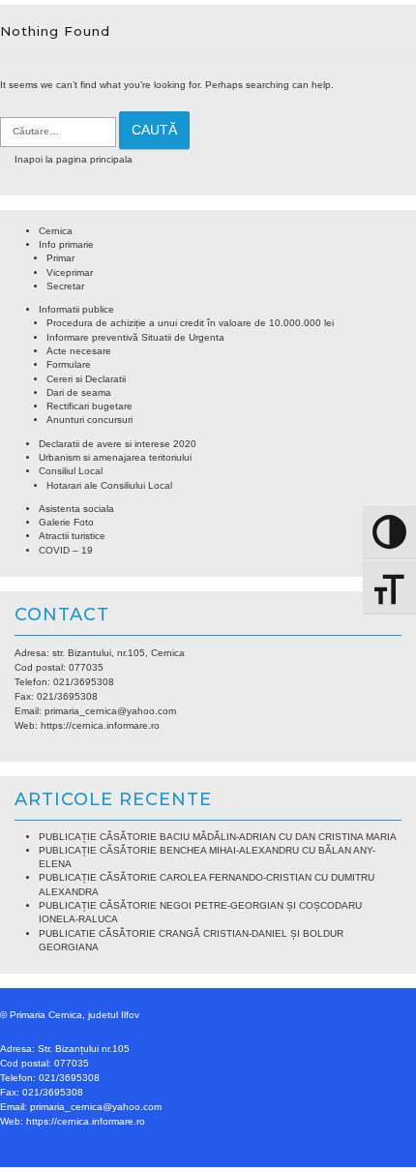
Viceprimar (69, 272)
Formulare (68, 364)
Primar (60, 258)
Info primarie (66, 244)
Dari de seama (78, 392)
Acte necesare (78, 351)
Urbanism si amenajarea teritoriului (115, 457)
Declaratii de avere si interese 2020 (117, 443)
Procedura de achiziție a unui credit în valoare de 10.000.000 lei (190, 322)
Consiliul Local (71, 471)
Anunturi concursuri (89, 419)
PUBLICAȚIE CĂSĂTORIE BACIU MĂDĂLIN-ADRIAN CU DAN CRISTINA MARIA (218, 836)
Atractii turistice (72, 535)
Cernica (56, 230)
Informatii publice (76, 309)
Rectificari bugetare (89, 406)
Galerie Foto (66, 522)
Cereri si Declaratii (86, 379)
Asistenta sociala (76, 508)
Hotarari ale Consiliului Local (109, 485)
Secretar (65, 286)
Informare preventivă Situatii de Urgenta (135, 337)
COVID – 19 (66, 550)
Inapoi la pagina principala (74, 159)
